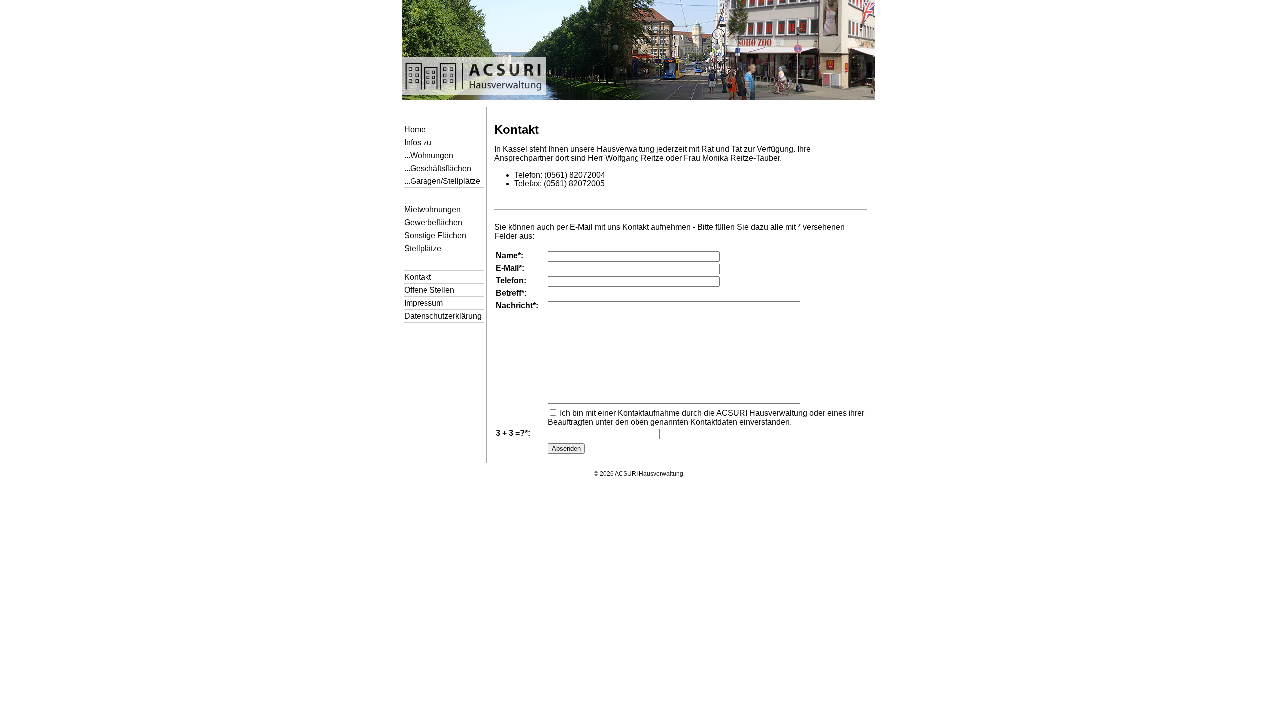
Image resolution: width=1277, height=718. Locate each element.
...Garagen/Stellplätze (442, 181)
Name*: (509, 255)
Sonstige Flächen (435, 235)
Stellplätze (422, 248)
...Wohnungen (428, 155)
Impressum (423, 303)
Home (415, 129)
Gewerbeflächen (433, 222)
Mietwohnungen (432, 209)
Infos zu (417, 142)
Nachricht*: (517, 305)
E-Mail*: (510, 268)
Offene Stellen (429, 290)
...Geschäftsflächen (437, 168)
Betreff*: (511, 293)
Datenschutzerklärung (443, 316)
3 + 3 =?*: (513, 433)
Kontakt (417, 277)
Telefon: (511, 280)
